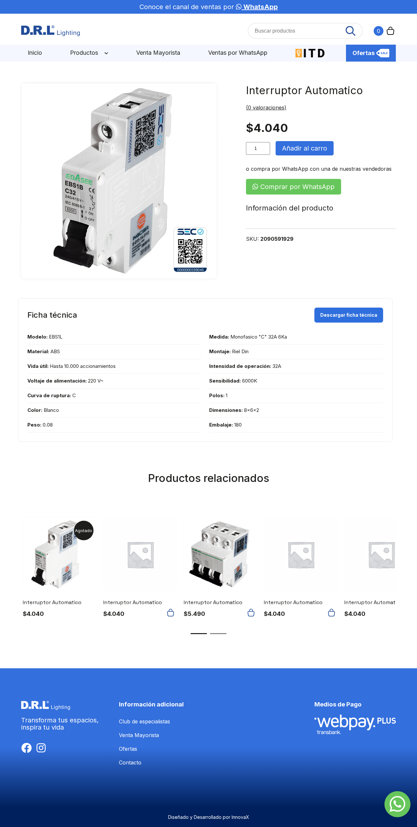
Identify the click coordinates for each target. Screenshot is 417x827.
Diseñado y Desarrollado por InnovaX (208, 817)
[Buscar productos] (350, 31)
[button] (172, 612)
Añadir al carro (304, 148)
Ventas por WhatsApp (237, 52)
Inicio (35, 52)
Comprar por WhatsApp (296, 187)
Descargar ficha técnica (348, 315)
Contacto (130, 762)
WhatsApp (260, 7)
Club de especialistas (144, 721)
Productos (85, 52)
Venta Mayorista (158, 52)
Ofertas (363, 53)
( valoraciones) (266, 107)
